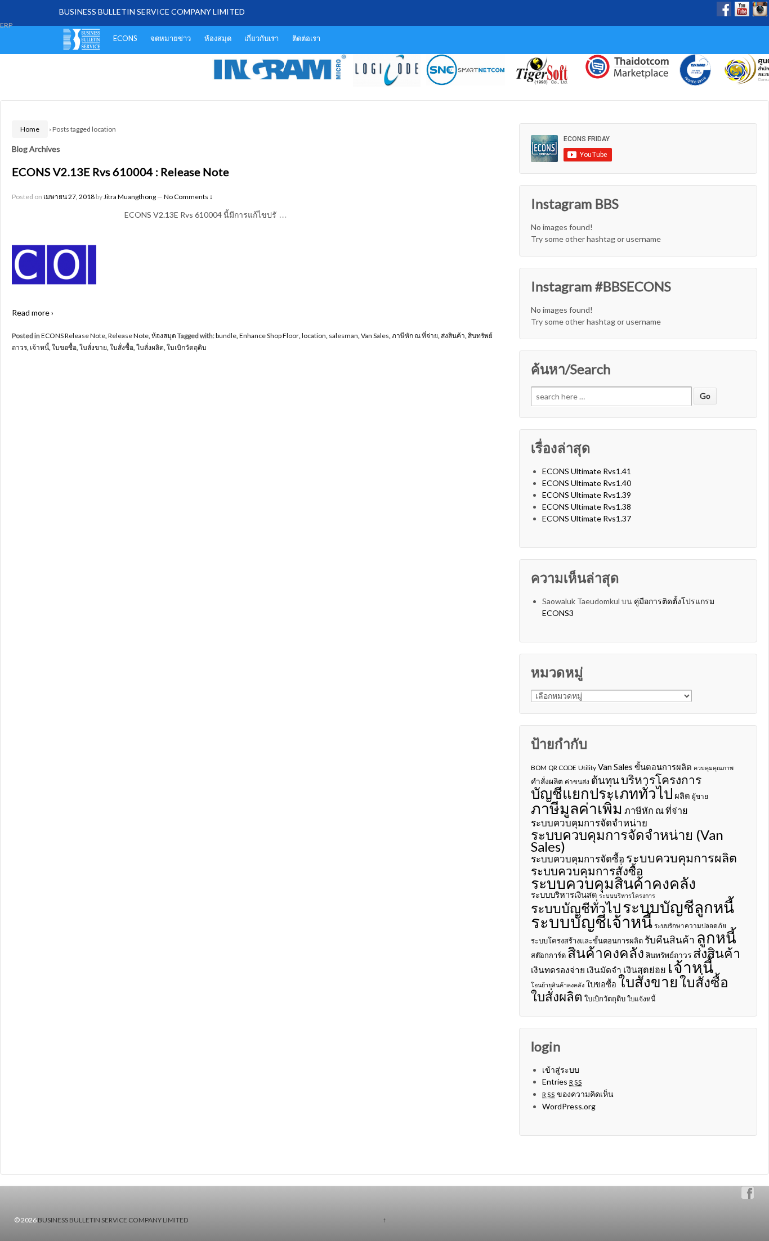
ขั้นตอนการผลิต (663, 767)
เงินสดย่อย (644, 969)
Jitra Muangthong (130, 196)
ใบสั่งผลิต (150, 347)
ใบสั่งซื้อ (121, 347)
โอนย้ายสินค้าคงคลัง (557, 984)
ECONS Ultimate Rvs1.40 (586, 483)
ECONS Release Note (73, 335)
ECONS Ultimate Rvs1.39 (586, 495)
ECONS (125, 38)
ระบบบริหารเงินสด (564, 894)
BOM (539, 767)
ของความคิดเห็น (578, 1094)
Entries (562, 1081)
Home (29, 129)
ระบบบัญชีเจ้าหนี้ (591, 922)
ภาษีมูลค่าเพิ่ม (577, 808)
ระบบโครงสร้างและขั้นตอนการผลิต (587, 940)
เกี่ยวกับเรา (261, 38)
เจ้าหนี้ (39, 347)
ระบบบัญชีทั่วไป (576, 908)
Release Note (128, 335)
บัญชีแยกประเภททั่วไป (602, 793)
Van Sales (375, 335)
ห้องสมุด (217, 38)
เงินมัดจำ (604, 970)
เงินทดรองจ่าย (558, 970)
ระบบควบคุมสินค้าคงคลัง (613, 883)
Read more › (32, 312)
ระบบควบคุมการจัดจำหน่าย (589, 823)
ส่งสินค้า (453, 335)
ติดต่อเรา (306, 38)
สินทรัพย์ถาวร (668, 955)
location (314, 335)
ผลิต (682, 795)
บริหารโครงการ (661, 779)
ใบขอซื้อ (64, 347)
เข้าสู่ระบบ (560, 1069)
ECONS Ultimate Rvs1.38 (586, 506)
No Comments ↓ (188, 196)
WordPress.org (569, 1106)
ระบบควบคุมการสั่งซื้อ (587, 871)
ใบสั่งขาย (93, 347)
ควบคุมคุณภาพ (714, 767)
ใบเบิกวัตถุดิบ (187, 347)
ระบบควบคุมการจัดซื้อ (577, 859)
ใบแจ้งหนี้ (641, 999)
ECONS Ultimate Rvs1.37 (586, 518)
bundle (226, 335)
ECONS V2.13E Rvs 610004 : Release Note (120, 171)
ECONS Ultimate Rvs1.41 (586, 471)
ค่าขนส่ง (577, 781)
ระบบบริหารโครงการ (627, 895)
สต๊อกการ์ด (548, 955)
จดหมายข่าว (170, 38)
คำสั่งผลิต (547, 781)
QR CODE (562, 767)
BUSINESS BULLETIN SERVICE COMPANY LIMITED (152, 11)
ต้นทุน (605, 780)
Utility (587, 767)
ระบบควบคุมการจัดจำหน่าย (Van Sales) (627, 840)
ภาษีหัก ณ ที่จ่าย (415, 335)
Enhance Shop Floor (269, 335)
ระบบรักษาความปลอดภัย (690, 925)
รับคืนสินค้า (670, 940)
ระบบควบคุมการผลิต (681, 858)
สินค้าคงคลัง (605, 953)
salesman (343, 335)
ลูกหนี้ (716, 937)
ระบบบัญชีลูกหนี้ (678, 907)
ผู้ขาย (700, 796)
